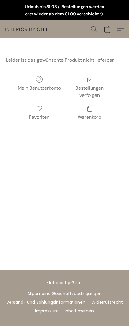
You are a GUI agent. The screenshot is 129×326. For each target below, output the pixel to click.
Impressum (47, 311)
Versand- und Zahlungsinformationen (46, 302)
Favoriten (39, 117)
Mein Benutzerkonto (39, 88)
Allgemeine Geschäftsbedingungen (64, 294)
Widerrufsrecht (107, 302)
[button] (27, 29)
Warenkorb (89, 117)
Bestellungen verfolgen (89, 91)
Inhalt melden (79, 311)
